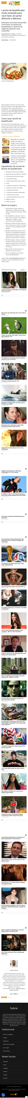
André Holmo (5, 40)
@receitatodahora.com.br (17, 258)
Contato (5, 1037)
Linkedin (5, 1075)
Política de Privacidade (8, 1044)
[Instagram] (17, 994)
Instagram (5, 1068)
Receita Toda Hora (5, 33)
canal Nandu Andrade (17, 110)
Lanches (13, 33)
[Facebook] (13, 994)
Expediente (6, 1041)
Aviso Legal (6, 1047)
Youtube (5, 1071)
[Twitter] (15, 994)
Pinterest (5, 1078)
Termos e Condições (8, 1034)
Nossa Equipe (6, 1051)
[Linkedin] (11, 994)
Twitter (5, 1065)
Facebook (5, 1061)
